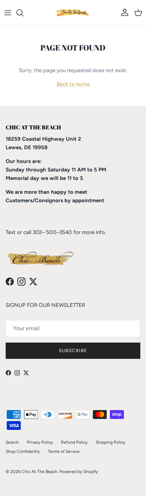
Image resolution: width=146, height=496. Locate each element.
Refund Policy (74, 442)
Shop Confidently (23, 451)
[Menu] (8, 13)
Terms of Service (64, 451)
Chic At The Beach (39, 471)
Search (12, 442)
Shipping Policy (110, 442)
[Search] (23, 13)
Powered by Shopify (79, 471)
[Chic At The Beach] (73, 13)
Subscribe (73, 350)
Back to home (73, 84)
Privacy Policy (40, 442)
